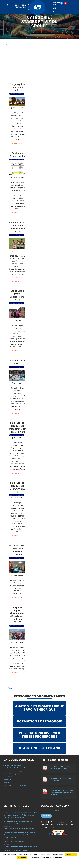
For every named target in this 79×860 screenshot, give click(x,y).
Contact (46, 816)
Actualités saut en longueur (12, 765)
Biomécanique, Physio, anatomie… (15, 768)
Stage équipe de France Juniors (17, 87)
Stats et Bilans (8, 783)
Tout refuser (22, 857)
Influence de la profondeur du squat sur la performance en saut (17, 823)
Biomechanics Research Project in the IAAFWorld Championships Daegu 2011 (62, 792)
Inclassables (7, 777)
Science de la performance (20, 6)
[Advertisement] (39, 62)
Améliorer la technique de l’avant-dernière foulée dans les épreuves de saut (20, 852)
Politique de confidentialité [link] (52, 857)
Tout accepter (71, 854)
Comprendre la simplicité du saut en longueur (19, 828)
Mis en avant (7, 780)
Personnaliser (34, 857)
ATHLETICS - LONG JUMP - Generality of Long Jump (60, 768)
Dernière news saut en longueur (14, 841)
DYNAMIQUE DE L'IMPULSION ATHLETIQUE (61, 779)
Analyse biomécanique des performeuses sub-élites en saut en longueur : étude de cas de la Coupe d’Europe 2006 (19, 835)
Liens (55, 8)
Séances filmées (56, 4)
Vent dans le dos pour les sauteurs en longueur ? (20, 846)
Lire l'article (16, 143)
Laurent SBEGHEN (55, 811)
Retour (10, 43)
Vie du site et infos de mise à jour (14, 786)
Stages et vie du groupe (16, 93)
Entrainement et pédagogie (12, 771)
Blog (12, 5)
